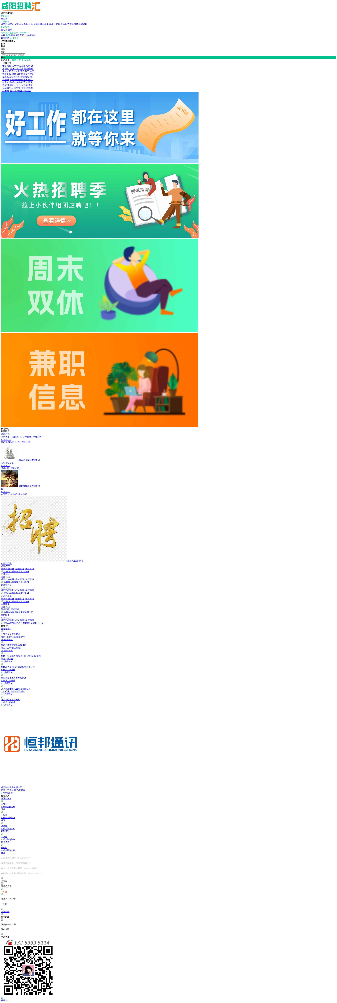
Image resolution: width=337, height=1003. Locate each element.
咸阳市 (4, 19)
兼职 (17, 35)
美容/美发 (28, 68)
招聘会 (32, 35)
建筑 (14, 74)
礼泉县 (25, 24)
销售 (4, 66)
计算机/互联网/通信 (23, 85)
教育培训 (25, 82)
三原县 (70, 24)
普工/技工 (24, 71)
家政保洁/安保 (9, 77)
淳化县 (43, 24)
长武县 (57, 24)
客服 (9, 66)
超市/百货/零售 (16, 68)
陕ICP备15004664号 (21, 858)
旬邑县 (50, 24)
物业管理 (21, 74)
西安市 (4, 30)
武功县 (64, 24)
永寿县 (36, 24)
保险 (23, 88)
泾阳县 (77, 24)
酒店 (7, 68)
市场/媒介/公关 (14, 82)
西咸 (10, 30)
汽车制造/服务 (16, 79)
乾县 (30, 24)
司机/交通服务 (22, 77)
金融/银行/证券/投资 (11, 88)
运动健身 (15, 71)
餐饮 (28, 66)
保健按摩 (6, 71)
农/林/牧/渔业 (16, 91)
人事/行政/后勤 (19, 66)
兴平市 (11, 24)
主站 (3, 35)
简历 (22, 35)
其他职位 (26, 91)
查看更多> (6, 434)
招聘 (13, 35)
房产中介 (30, 74)
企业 (27, 35)
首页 (8, 35)
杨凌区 (84, 24)
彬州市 (18, 24)
